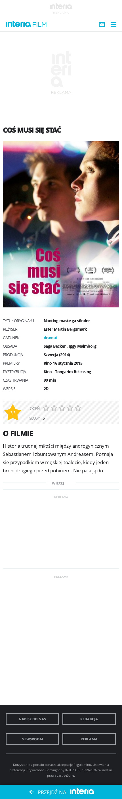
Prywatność (35, 770)
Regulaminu (82, 764)
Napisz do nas (32, 719)
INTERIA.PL (73, 770)
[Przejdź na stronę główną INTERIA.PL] (18, 24)
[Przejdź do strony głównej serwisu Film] (40, 25)
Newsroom (32, 739)
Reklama (89, 739)
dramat (50, 337)
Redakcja (89, 719)
